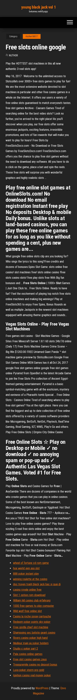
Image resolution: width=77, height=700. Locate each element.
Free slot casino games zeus (30, 659)
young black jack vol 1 (38, 7)
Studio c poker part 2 (25, 648)
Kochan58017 (32, 36)
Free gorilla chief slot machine (30, 627)
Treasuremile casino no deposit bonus (35, 664)
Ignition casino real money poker (32, 675)
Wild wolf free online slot (27, 611)
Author (13, 55)
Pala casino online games (27, 654)
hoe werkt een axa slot (26, 568)
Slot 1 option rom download (29, 595)
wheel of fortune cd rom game (31, 563)
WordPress (42, 688)
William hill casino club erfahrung (31, 600)
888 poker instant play (26, 573)
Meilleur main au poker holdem (31, 643)
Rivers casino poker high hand (30, 638)
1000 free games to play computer (33, 606)
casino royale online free (27, 589)
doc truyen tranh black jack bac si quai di (37, 584)
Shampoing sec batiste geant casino (34, 632)
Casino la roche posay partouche (32, 616)
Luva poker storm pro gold (28, 670)
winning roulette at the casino (30, 579)
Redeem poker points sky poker (31, 622)
